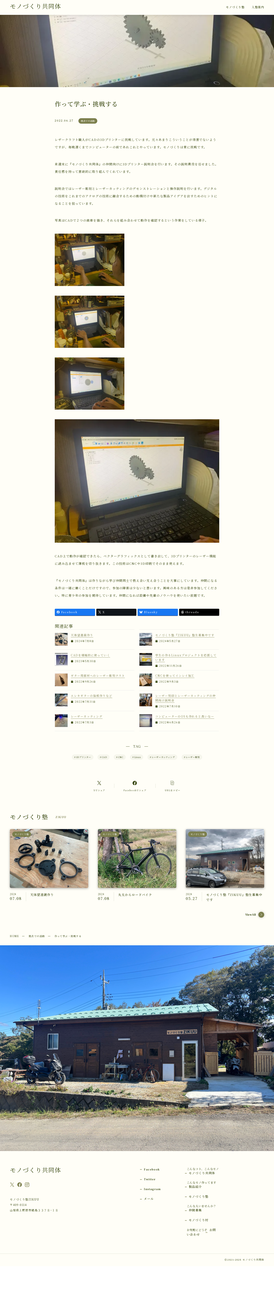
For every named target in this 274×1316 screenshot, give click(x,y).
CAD (103, 757)
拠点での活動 (37, 936)
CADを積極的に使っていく (90, 655)
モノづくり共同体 (35, 7)
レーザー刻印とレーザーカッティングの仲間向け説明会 (185, 698)
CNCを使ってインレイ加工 (174, 676)
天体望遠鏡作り (82, 635)
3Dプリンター (82, 757)
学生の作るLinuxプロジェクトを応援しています (185, 657)
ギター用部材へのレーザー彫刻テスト (98, 676)
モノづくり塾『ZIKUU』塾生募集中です (184, 635)
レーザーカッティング (86, 716)
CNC (119, 757)
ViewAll (250, 915)
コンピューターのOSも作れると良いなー (184, 716)
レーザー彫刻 (192, 757)
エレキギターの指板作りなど (91, 696)
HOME (14, 936)
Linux (136, 757)
